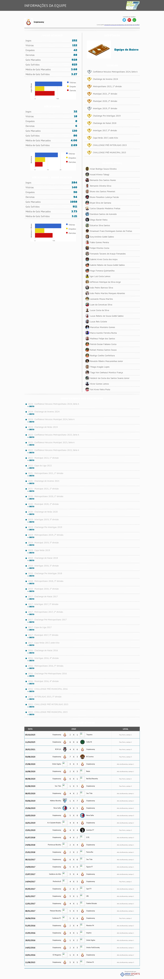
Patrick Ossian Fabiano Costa (103, 344)
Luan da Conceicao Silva (101, 304)
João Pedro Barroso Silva (101, 287)
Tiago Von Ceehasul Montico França (106, 372)
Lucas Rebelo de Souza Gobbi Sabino (107, 315)
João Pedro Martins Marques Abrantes (107, 293)
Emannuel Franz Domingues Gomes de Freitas (111, 231)
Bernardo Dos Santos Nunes (103, 180)
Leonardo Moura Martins (101, 299)
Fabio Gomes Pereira (99, 242)
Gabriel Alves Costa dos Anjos (104, 259)
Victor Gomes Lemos (99, 383)
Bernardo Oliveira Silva (100, 185)
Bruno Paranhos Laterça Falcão (104, 197)
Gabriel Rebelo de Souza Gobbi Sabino (107, 265)
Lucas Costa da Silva (99, 310)
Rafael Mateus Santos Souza (103, 349)
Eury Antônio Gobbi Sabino (102, 236)
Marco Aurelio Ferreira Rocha (103, 332)
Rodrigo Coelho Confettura (102, 355)
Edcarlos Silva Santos (100, 225)
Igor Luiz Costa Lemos (100, 276)
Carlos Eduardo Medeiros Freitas (105, 208)
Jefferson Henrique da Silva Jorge (105, 282)
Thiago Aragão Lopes (99, 366)
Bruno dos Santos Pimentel (102, 191)
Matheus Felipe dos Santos (102, 338)
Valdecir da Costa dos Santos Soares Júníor (109, 378)
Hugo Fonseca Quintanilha (102, 270)
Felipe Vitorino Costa (99, 248)
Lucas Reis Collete (98, 321)
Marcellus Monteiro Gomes (102, 327)
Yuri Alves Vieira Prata (100, 389)
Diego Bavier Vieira (98, 219)
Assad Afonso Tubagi (99, 174)
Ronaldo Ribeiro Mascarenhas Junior (106, 361)
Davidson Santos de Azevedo (103, 214)
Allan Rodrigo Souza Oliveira (103, 168)
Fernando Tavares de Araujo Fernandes (108, 253)
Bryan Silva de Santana (100, 202)
